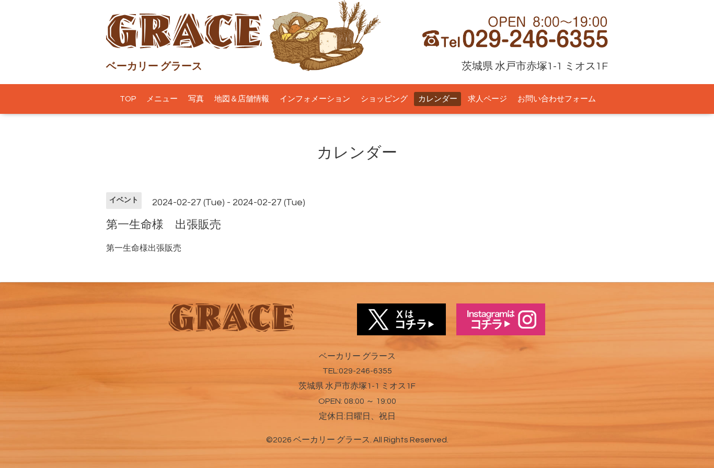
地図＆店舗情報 (241, 99)
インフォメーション (315, 99)
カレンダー (437, 99)
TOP (128, 99)
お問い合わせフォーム (556, 99)
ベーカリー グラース (331, 440)
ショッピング (384, 99)
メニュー (162, 99)
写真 (196, 99)
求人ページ (487, 99)
